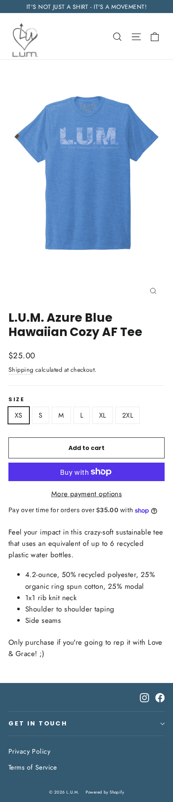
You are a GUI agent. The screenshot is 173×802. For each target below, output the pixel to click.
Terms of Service (32, 767)
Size (16, 399)
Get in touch (38, 723)
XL (102, 415)
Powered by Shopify (105, 792)
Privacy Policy (29, 751)
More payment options (86, 494)
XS (19, 415)
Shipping (20, 369)
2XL (127, 415)
